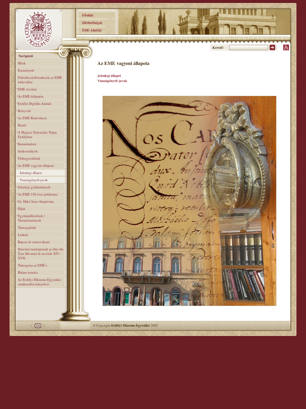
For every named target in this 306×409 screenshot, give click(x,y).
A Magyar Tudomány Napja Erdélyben (37, 134)
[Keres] (272, 49)
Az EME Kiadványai (32, 118)
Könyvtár (24, 110)
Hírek (22, 63)
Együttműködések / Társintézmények (31, 217)
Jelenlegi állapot (31, 172)
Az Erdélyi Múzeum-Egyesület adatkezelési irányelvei (39, 281)
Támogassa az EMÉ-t (32, 265)
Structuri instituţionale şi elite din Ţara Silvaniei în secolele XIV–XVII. (40, 253)
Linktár (23, 234)
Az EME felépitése (31, 96)
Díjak (21, 208)
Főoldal (86, 15)
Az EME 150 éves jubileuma (38, 194)
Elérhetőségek (90, 22)
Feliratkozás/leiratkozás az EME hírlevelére (40, 79)
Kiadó (22, 125)
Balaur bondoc (28, 272)
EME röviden (27, 89)
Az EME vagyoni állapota (36, 165)
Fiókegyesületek (29, 158)
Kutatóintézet (27, 144)
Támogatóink (27, 227)
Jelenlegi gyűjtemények (34, 187)
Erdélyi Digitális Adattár (34, 103)
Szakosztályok (28, 151)
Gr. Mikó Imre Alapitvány (36, 201)
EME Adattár (90, 30)
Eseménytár (26, 70)
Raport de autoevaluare (34, 242)
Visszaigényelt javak (34, 180)
